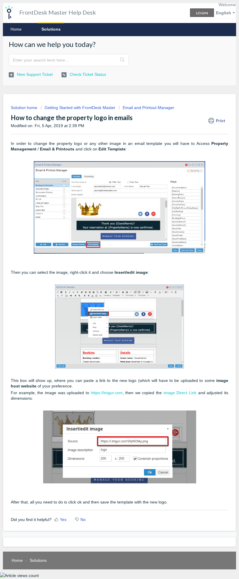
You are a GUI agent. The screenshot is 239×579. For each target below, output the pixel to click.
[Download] (108, 291)
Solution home (24, 107)
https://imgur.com (107, 392)
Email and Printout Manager (148, 107)
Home (16, 29)
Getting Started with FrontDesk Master (80, 107)
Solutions (51, 29)
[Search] (123, 60)
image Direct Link (180, 392)
